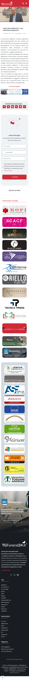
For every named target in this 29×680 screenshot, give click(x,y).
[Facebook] (4, 107)
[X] (8, 107)
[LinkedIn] (12, 107)
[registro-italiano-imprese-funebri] (14, 311)
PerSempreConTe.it (14, 672)
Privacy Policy (8, 170)
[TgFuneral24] (7, 2)
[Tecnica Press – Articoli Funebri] (14, 299)
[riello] (14, 275)
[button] (3, 328)
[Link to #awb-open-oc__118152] (23, 3)
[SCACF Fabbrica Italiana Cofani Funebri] (14, 217)
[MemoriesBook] (14, 502)
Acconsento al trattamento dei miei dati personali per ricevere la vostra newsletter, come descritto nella (14, 167)
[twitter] (14, 575)
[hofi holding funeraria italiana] (14, 206)
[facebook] (11, 575)
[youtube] (18, 575)
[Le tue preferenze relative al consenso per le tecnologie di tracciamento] (2, 677)
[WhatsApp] (16, 107)
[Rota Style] (14, 288)
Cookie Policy (19, 659)
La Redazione (18, 33)
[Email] (24, 107)
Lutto (24, 33)
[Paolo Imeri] (14, 240)
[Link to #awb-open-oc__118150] (26, 3)
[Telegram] (20, 107)
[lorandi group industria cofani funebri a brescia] (14, 229)
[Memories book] (14, 516)
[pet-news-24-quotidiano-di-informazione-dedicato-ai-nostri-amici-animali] (14, 337)
